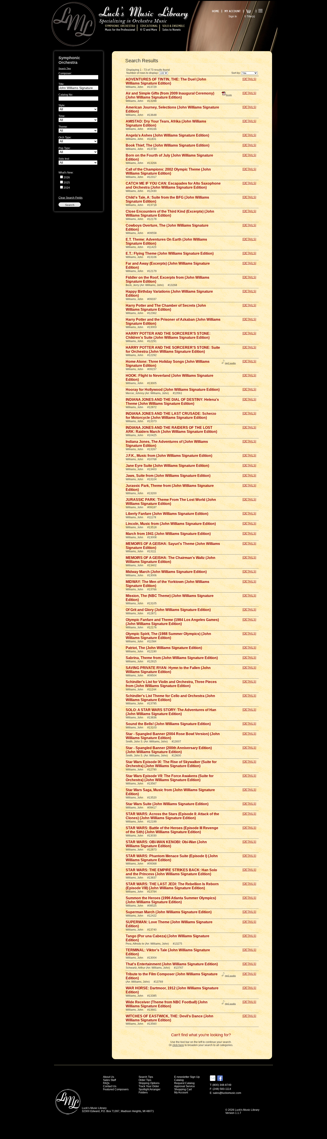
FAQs (106, 1083)
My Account (181, 1092)
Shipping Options (149, 1083)
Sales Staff (109, 1080)
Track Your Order (149, 1086)
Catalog (179, 1080)
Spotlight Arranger (149, 1089)
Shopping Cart (183, 1089)
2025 (67, 182)
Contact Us (109, 1086)
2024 (67, 187)
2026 (67, 177)
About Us (108, 1077)
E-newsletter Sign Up (187, 1077)
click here (178, 1045)
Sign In (232, 16)
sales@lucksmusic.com (227, 1093)
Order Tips (145, 1080)
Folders (143, 1092)
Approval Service (184, 1086)
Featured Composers (116, 1089)
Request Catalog (184, 1083)
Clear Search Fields (71, 197)
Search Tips (65, 68)
